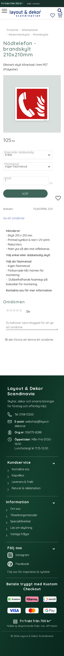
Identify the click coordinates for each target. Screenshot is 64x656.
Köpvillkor (18, 475)
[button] (5, 11)
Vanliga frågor (20, 534)
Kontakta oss (20, 469)
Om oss (15, 508)
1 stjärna (7, 310)
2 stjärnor (10, 310)
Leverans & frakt (22, 482)
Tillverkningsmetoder (23, 515)
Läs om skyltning (21, 527)
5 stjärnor (20, 310)
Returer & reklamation (26, 488)
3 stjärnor (14, 310)
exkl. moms (33, 3)
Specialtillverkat (20, 521)
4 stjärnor (17, 310)
